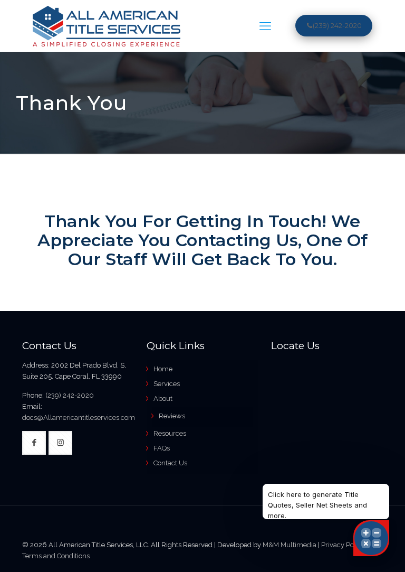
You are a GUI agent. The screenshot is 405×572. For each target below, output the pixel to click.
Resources (169, 433)
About (162, 398)
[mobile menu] (265, 26)
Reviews (172, 416)
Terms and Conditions (56, 556)
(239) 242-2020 (337, 25)
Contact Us (170, 463)
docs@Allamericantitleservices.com (78, 417)
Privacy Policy (343, 545)
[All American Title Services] (106, 25)
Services (166, 384)
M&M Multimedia (289, 545)
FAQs (161, 448)
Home (162, 369)
